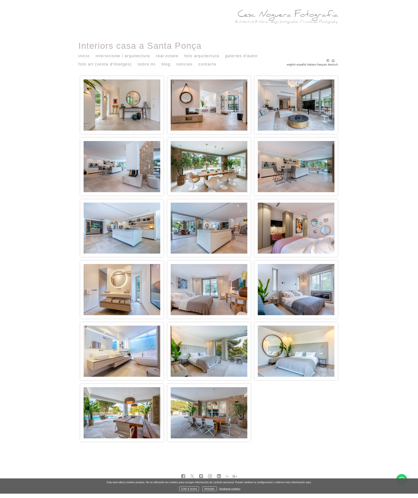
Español (301, 64)
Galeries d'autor (241, 56)
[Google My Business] (234, 476)
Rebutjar (209, 488)
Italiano (311, 64)
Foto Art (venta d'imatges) (105, 64)
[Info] (327, 61)
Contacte (207, 64)
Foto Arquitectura (201, 56)
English (291, 64)
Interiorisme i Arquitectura (123, 56)
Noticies (184, 64)
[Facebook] (183, 476)
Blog (166, 64)
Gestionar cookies (229, 488)
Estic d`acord (189, 488)
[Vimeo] (201, 476)
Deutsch (333, 64)
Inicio (84, 56)
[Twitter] (192, 476)
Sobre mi (147, 64)
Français (322, 64)
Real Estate (167, 56)
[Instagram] (210, 476)
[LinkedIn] (219, 476)
